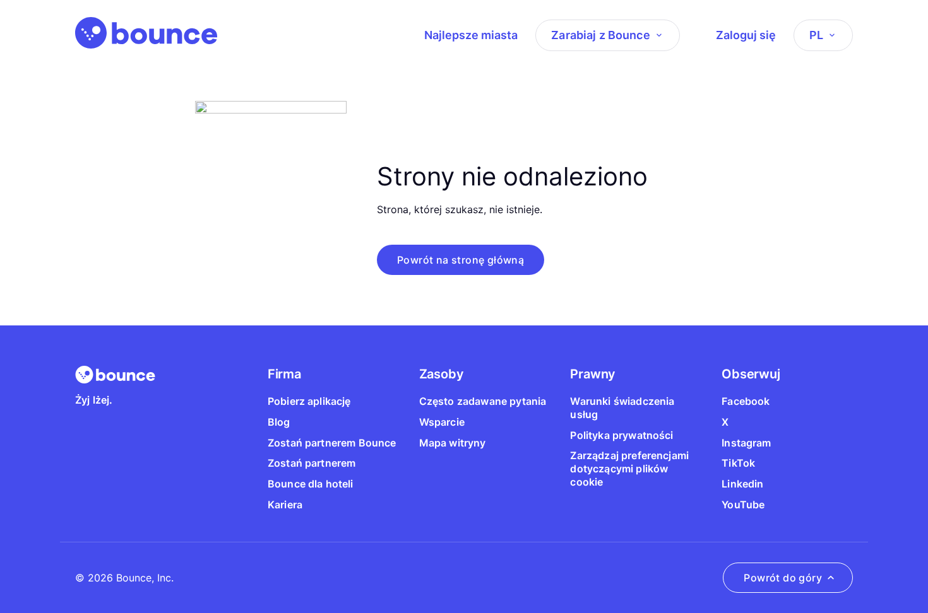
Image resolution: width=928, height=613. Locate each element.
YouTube (743, 504)
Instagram (746, 442)
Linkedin (742, 483)
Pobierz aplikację (309, 401)
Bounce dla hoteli (311, 483)
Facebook (746, 401)
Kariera (285, 504)
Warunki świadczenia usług (622, 408)
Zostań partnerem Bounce (332, 442)
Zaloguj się (746, 35)
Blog (279, 422)
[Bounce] (146, 33)
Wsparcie (442, 422)
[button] (460, 260)
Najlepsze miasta (471, 35)
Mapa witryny (452, 442)
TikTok (738, 463)
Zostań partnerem (312, 463)
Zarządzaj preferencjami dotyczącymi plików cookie (629, 468)
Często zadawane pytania (483, 401)
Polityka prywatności (621, 435)
